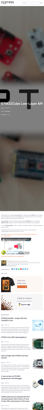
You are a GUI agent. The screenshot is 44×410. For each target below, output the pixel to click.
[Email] (27, 269)
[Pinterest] (21, 269)
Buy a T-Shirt (21, 286)
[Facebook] (12, 269)
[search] (41, 3)
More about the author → (12, 265)
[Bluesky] (25, 269)
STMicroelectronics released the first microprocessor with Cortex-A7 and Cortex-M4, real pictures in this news (15, 399)
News (2, 108)
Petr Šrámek (7, 111)
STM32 (5, 273)
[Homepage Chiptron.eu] (7, 3)
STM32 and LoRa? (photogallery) (14, 337)
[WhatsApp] (19, 269)
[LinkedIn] (16, 269)
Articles (3, 362)
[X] (14, 269)
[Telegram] (23, 269)
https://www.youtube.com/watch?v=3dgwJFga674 (12, 256)
